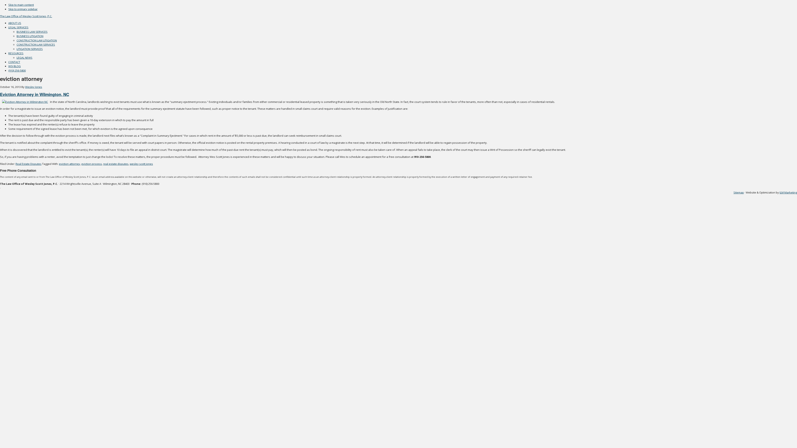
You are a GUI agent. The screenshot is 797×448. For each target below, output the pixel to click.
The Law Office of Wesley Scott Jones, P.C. (26, 16)
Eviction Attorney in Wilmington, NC (34, 94)
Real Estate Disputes (29, 164)
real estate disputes (115, 164)
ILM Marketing (788, 192)
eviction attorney (69, 164)
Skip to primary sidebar (23, 9)
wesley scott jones (141, 164)
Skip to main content (21, 5)
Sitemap (738, 192)
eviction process (91, 164)
